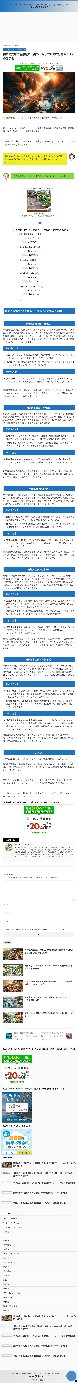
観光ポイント (31, 238)
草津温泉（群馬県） (26, 260)
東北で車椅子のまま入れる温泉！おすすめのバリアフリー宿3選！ (40, 1193)
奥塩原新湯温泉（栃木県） (29, 234)
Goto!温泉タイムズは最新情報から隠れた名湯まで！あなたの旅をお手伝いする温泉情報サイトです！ (39, 1373)
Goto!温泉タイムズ (40, 7)
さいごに (21, 299)
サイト (6, 921)
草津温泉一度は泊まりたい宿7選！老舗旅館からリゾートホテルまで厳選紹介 (44, 1183)
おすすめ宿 (30, 242)
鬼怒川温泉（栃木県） (27, 273)
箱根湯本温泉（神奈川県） (29, 286)
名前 (6, 904)
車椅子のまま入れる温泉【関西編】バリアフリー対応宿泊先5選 (39, 1203)
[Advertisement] (39, 27)
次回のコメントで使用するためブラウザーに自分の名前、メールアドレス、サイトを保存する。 (36, 929)
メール (7, 912)
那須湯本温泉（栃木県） (28, 247)
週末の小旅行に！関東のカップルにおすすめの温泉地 (40, 230)
